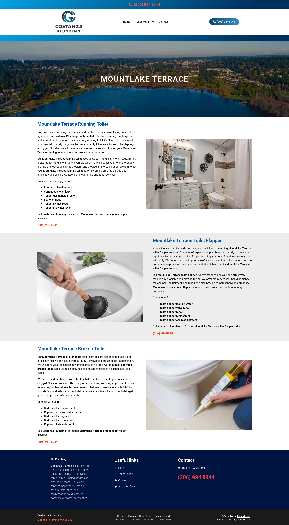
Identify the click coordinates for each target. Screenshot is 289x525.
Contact (163, 21)
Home (126, 21)
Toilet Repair (143, 21)
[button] (144, 22)
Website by (236, 516)
